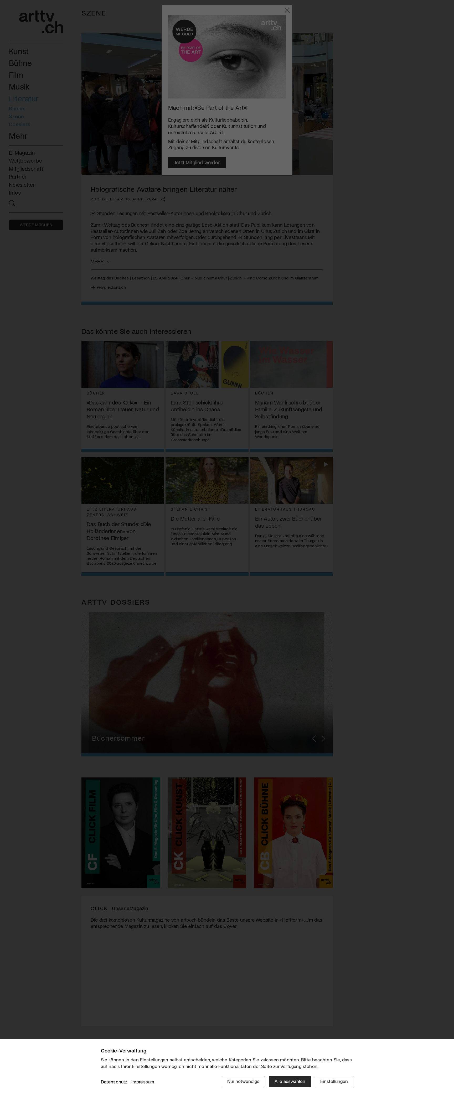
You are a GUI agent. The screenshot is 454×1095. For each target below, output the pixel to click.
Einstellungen (334, 1081)
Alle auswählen (290, 1081)
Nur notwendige (243, 1081)
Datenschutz (114, 1081)
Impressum (142, 1081)
